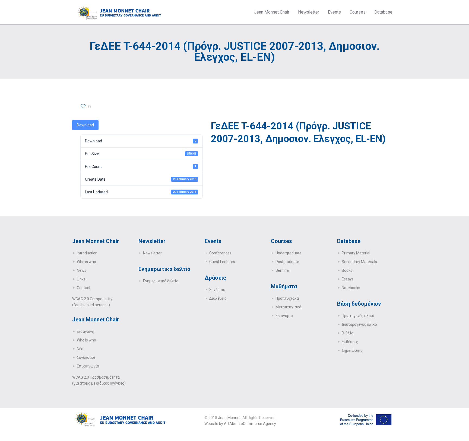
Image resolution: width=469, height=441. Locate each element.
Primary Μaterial (356, 253)
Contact (83, 288)
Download (85, 125)
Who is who (86, 262)
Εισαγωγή (85, 331)
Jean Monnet (229, 418)
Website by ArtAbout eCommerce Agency (240, 423)
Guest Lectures (222, 262)
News (81, 270)
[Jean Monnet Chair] (119, 12)
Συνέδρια (217, 289)
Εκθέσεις (350, 342)
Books (347, 270)
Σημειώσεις (352, 350)
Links (81, 279)
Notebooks (351, 288)
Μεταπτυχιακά (288, 307)
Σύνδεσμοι (86, 357)
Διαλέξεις (218, 298)
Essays (348, 279)
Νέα (80, 349)
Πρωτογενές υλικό (358, 316)
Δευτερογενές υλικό (359, 324)
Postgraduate (287, 262)
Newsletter (152, 253)
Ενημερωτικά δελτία (160, 281)
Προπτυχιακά (287, 298)
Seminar (282, 270)
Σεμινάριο (284, 316)
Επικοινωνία (88, 366)
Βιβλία (347, 333)
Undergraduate (288, 253)
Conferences (220, 253)
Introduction (87, 253)
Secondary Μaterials (359, 262)
